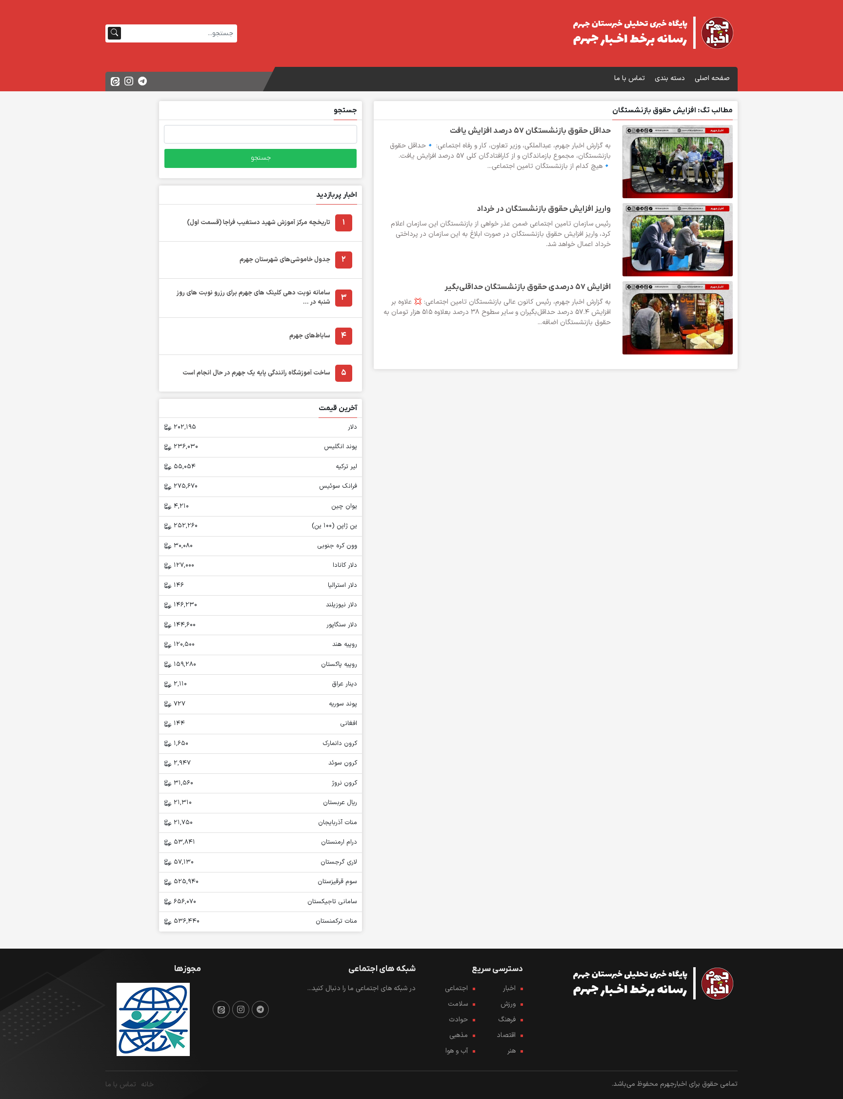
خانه (147, 1084)
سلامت (458, 1004)
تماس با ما (629, 78)
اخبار (509, 988)
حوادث (458, 1020)
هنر (511, 1051)
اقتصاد (506, 1035)
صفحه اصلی (712, 78)
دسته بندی (670, 78)
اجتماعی (456, 988)
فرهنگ (507, 1020)
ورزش (508, 1004)
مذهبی (458, 1035)
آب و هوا (456, 1051)
